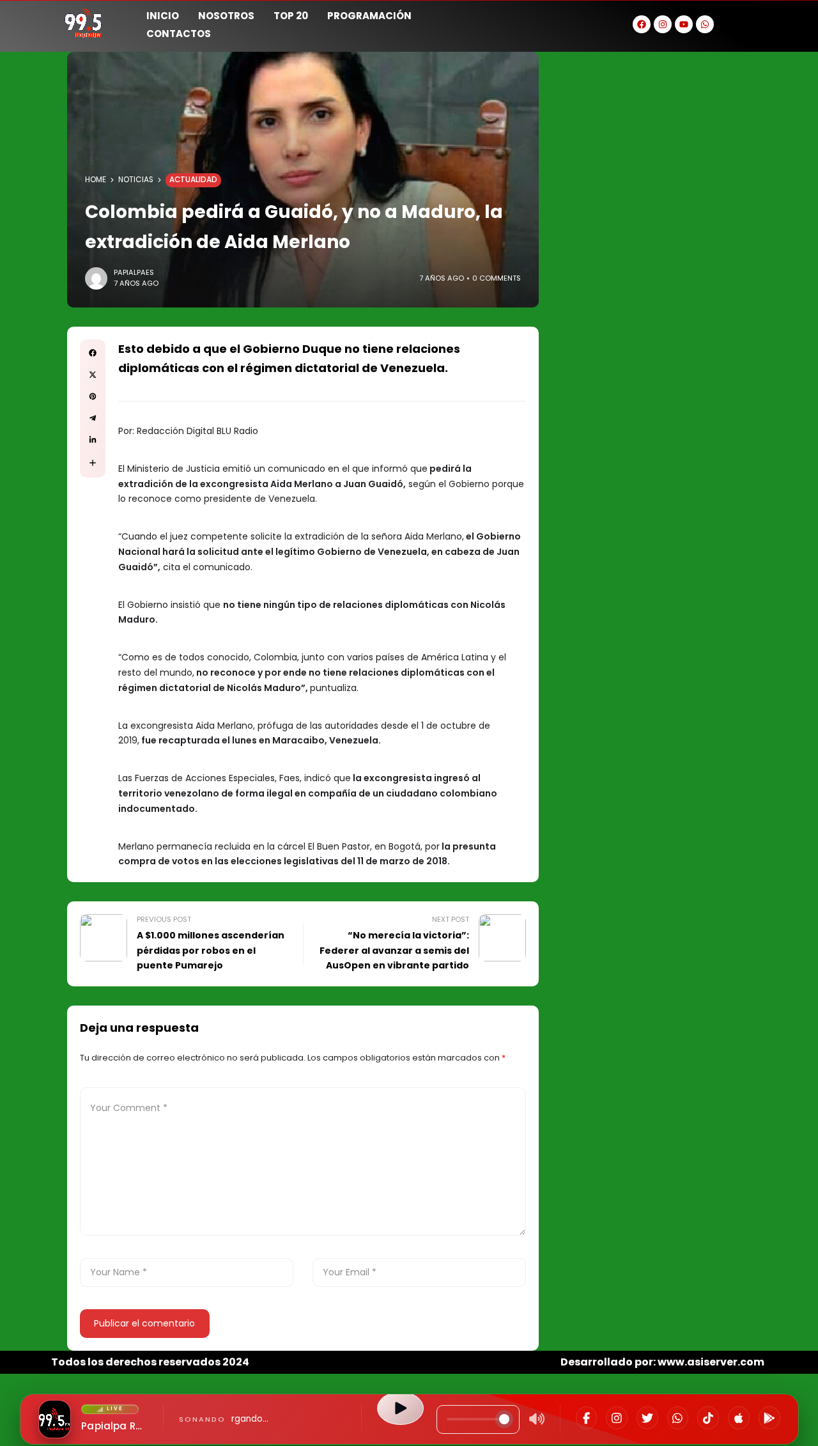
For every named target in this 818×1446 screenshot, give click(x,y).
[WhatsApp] (678, 1417)
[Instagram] (617, 1417)
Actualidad (193, 180)
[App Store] (739, 1417)
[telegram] (92, 418)
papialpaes (134, 272)
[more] (93, 463)
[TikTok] (708, 1417)
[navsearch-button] (751, 23)
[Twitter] (647, 1417)
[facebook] (92, 353)
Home (95, 180)
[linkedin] (92, 440)
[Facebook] (587, 1417)
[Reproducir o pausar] (400, 1408)
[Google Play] (769, 1417)
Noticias (135, 180)
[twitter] (92, 374)
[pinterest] (92, 396)
